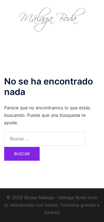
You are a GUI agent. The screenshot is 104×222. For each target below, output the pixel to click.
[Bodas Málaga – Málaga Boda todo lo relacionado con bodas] (52, 19)
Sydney (52, 212)
